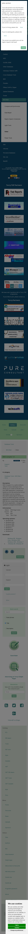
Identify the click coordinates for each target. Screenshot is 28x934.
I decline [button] (17, 927)
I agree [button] (17, 925)
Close (23, 48)
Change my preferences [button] (16, 930)
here (21, 27)
